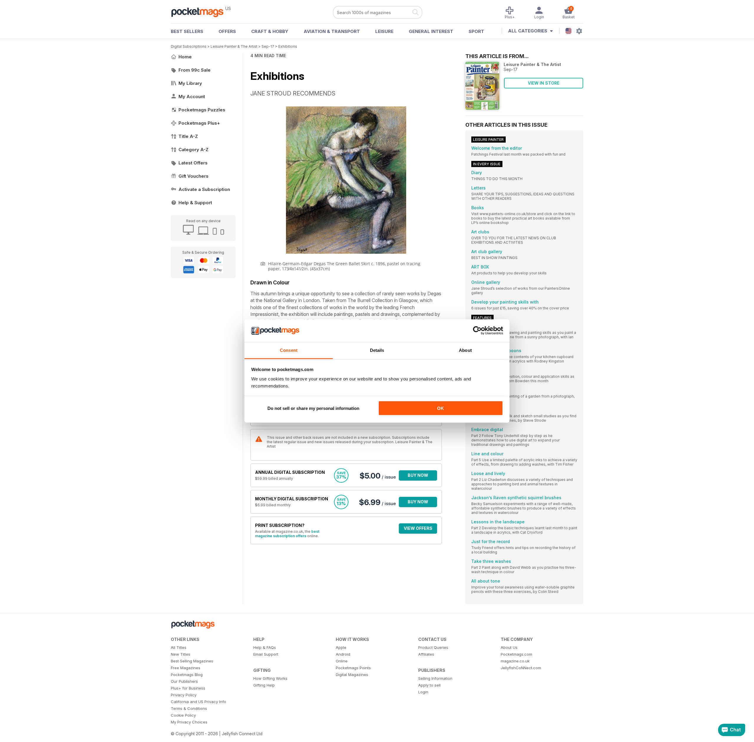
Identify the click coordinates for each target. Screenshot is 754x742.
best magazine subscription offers (287, 533)
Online (342, 661)
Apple (341, 647)
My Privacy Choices (189, 722)
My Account (191, 96)
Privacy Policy (183, 694)
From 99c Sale (194, 70)
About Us (509, 647)
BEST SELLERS (187, 31)
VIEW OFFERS (418, 528)
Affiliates (426, 654)
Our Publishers (184, 681)
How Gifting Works (270, 678)
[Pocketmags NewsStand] (200, 12)
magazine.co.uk (515, 661)
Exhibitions (287, 46)
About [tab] (465, 349)
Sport (476, 31)
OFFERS (227, 31)
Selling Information (435, 678)
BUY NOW (418, 475)
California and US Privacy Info (198, 701)
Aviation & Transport (332, 31)
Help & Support (195, 202)
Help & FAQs (264, 647)
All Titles (178, 647)
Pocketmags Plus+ (199, 123)
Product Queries (433, 647)
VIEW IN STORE (543, 82)
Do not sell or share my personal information (313, 408)
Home (185, 57)
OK (440, 408)
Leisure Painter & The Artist (234, 46)
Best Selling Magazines (192, 661)
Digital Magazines (352, 674)
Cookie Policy (183, 715)
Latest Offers (193, 163)
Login (423, 692)
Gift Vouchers (193, 176)
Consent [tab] (288, 349)
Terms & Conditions (189, 708)
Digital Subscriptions (188, 46)
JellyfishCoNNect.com (521, 667)
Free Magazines (185, 667)
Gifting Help (264, 685)
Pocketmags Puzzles (201, 110)
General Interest (431, 31)
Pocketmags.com (516, 654)
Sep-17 (268, 46)
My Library (190, 83)
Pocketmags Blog (187, 674)
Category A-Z (193, 149)
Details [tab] (377, 349)
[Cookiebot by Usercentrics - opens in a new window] (477, 330)
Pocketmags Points (353, 667)
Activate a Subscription (204, 189)
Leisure (384, 31)
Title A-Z (188, 136)
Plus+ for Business (188, 688)
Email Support (265, 654)
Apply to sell (429, 685)
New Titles (180, 654)
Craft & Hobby (269, 31)
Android (343, 654)
